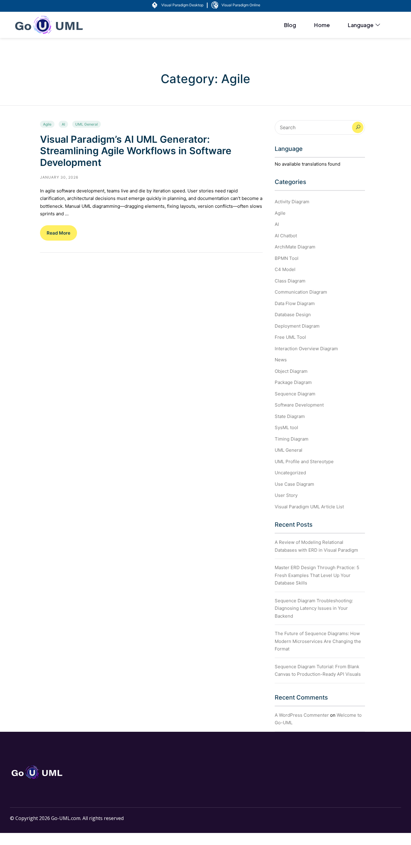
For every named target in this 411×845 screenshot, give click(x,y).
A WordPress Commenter (302, 715)
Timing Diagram (291, 439)
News (281, 360)
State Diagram (290, 416)
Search (357, 127)
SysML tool (286, 427)
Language (360, 24)
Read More (58, 233)
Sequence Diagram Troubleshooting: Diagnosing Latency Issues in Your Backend (314, 608)
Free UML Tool (290, 337)
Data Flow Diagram (295, 303)
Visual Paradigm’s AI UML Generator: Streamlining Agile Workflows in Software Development (135, 150)
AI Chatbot (286, 236)
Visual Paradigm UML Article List (309, 507)
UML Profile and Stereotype (304, 461)
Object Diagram (291, 371)
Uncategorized (290, 473)
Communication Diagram (301, 292)
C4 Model (285, 269)
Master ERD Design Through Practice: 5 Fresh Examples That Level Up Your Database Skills (317, 575)
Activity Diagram (292, 201)
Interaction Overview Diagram (306, 348)
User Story (286, 495)
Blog (290, 24)
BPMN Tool (286, 258)
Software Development (299, 405)
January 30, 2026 (59, 177)
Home (322, 24)
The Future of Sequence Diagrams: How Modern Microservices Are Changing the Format (318, 641)
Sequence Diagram (295, 394)
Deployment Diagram (297, 326)
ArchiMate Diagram (295, 247)
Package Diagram (293, 382)
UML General (86, 124)
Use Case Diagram (294, 484)
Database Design (293, 314)
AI (63, 124)
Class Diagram (290, 281)
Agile (47, 124)
